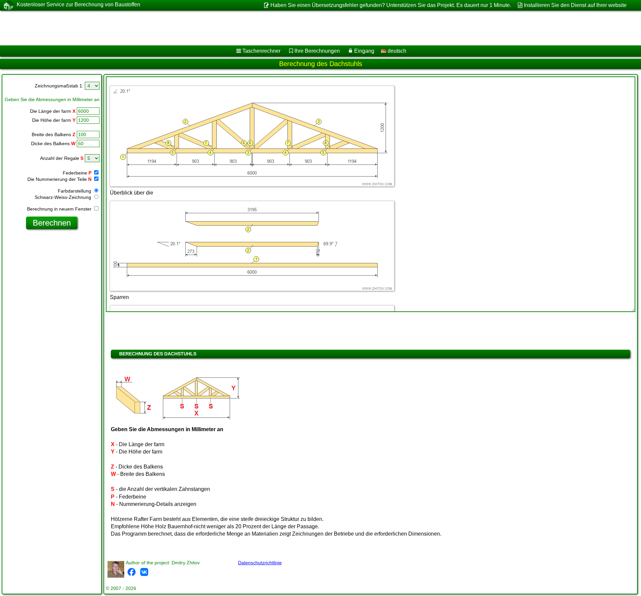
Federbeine (77, 173)
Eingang (364, 51)
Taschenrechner (261, 51)
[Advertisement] (202, 28)
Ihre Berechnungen (317, 51)
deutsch (396, 51)
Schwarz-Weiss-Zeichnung (63, 197)
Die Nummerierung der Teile (59, 179)
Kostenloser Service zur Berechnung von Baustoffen (78, 4)
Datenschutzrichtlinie (260, 562)
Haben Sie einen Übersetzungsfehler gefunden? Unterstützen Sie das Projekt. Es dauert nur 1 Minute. (390, 5)
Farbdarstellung (75, 191)
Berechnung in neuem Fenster (60, 209)
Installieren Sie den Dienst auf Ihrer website (575, 5)
